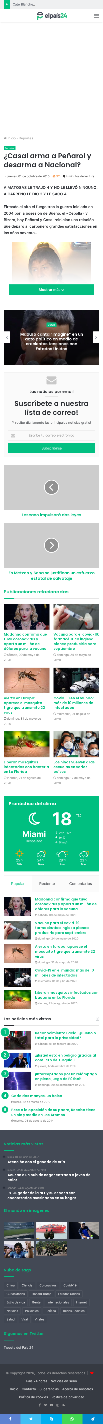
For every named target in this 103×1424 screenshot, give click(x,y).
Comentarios (80, 883)
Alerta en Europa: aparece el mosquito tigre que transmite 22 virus (24, 705)
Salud (10, 1319)
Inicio (11, 138)
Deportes (26, 138)
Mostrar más (50, 289)
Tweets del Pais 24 (18, 1347)
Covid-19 (70, 1285)
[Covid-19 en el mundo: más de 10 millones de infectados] (76, 680)
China (10, 1285)
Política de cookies (33, 1397)
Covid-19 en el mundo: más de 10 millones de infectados (74, 703)
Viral (25, 1319)
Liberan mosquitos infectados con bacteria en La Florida (26, 767)
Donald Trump (41, 1294)
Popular (18, 883)
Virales (39, 1319)
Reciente (47, 883)
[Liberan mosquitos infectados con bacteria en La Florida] (27, 744)
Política (51, 1311)
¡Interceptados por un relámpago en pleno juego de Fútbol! (66, 1077)
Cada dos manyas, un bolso (36, 1095)
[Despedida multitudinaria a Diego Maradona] (19, 1249)
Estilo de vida (15, 1302)
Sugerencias (49, 1389)
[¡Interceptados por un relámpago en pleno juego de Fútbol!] (17, 1081)
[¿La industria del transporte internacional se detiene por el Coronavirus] (51, 1230)
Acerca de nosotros (77, 1389)
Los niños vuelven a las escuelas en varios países (74, 767)
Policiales (31, 1311)
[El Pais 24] (51, 16)
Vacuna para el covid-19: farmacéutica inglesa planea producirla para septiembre (76, 641)
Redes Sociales (73, 1311)
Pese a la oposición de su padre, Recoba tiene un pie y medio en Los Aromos (53, 1112)
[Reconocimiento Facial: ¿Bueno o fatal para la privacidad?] (17, 1040)
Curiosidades (15, 1294)
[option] (51, 337)
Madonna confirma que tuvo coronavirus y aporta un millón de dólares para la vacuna (25, 641)
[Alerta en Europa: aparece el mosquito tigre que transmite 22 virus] (27, 680)
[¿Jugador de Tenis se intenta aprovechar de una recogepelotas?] (84, 1230)
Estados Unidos (69, 1294)
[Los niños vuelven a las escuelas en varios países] (76, 744)
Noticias (12, 1311)
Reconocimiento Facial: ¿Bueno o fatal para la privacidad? (65, 1036)
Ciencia (27, 1285)
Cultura (51, 324)
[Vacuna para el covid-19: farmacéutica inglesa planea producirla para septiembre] (76, 617)
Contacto (29, 1389)
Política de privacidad (68, 1397)
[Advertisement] (51, 81)
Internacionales (58, 1302)
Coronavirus (48, 1285)
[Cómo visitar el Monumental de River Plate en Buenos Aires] (19, 1230)
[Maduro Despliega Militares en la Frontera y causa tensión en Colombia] (51, 1248)
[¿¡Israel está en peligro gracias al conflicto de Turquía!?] (17, 1060)
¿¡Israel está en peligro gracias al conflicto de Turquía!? (65, 1058)
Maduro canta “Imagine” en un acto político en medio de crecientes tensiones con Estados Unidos (51, 341)
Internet (81, 1302)
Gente (36, 1302)
